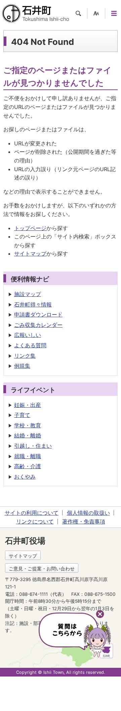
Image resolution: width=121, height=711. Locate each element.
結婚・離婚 (27, 435)
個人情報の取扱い (88, 512)
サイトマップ (30, 253)
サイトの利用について (31, 512)
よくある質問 (30, 345)
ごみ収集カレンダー (38, 325)
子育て (22, 415)
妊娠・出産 (27, 405)
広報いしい (27, 335)
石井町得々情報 (33, 304)
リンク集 (25, 355)
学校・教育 (27, 425)
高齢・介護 (27, 466)
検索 (78, 13)
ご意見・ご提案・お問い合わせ (42, 568)
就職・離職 (27, 456)
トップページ (30, 228)
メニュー (114, 13)
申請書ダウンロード (38, 314)
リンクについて (35, 521)
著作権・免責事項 (83, 521)
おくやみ (25, 476)
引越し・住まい (33, 445)
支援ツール (96, 13)
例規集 (22, 365)
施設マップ (27, 294)
